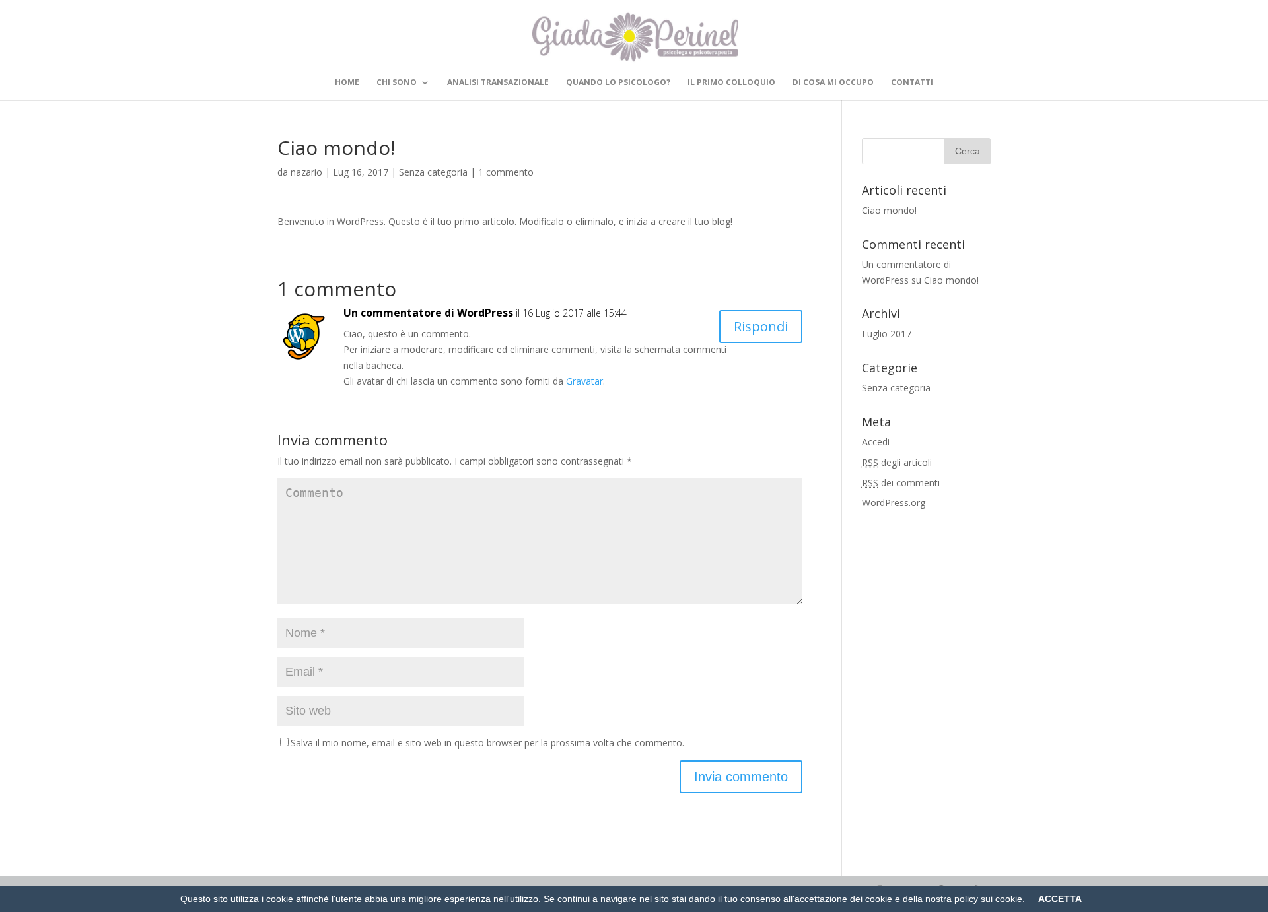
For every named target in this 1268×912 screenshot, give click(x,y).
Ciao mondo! (889, 210)
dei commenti (901, 482)
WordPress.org (893, 502)
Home (347, 83)
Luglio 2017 (886, 333)
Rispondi (761, 326)
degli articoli (897, 462)
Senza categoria (433, 172)
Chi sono (396, 83)
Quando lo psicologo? (618, 83)
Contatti (912, 83)
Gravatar (584, 381)
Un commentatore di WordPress (428, 313)
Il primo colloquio (731, 83)
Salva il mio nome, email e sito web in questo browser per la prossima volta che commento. (487, 742)
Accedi (876, 442)
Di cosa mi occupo (833, 83)
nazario (306, 172)
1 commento (506, 172)
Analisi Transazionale (498, 83)
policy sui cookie (988, 899)
